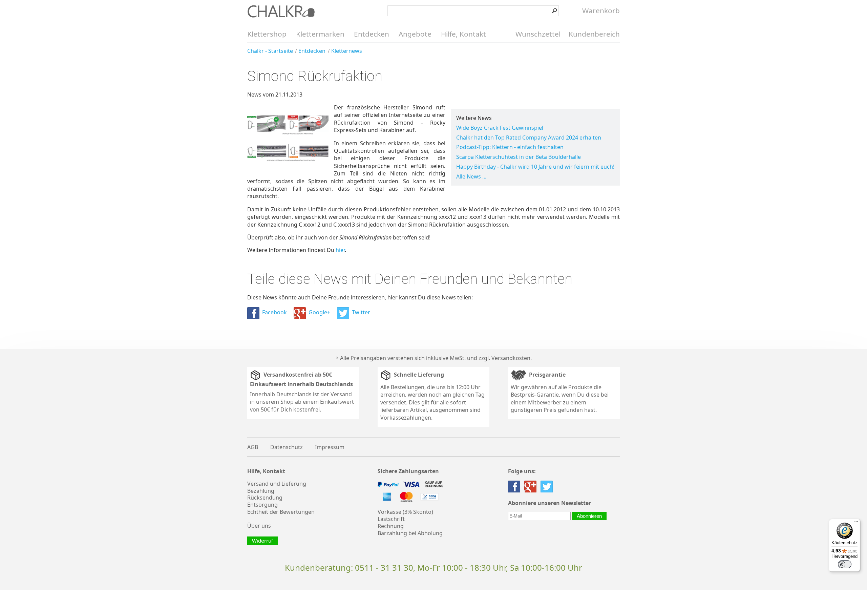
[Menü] (856, 523)
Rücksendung (264, 497)
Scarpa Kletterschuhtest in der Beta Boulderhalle (518, 157)
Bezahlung (260, 490)
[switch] (844, 564)
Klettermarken (320, 34)
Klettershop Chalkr (281, 11)
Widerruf (262, 540)
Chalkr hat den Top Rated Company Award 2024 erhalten (528, 137)
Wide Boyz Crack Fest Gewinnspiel (499, 127)
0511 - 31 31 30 (384, 567)
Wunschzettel (538, 34)
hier (340, 250)
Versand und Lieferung (276, 483)
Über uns (259, 525)
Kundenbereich (594, 34)
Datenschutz (286, 447)
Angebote (415, 34)
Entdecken (371, 34)
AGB (252, 447)
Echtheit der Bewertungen (281, 511)
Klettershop (267, 34)
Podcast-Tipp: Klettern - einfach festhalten (510, 147)
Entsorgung (262, 504)
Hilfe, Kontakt (463, 34)
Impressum (329, 447)
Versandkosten (510, 358)
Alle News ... (471, 176)
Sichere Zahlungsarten (408, 471)
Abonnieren (589, 516)
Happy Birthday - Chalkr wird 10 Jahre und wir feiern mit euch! (535, 166)
